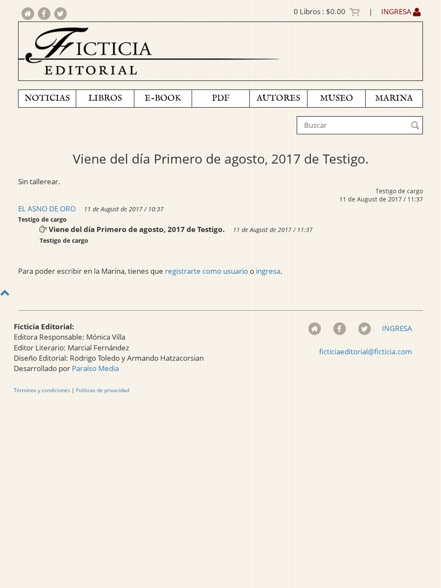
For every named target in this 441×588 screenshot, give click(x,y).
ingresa (268, 271)
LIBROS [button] (105, 98)
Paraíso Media (95, 368)
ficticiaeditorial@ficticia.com (365, 351)
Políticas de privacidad (102, 390)
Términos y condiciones (42, 390)
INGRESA (397, 11)
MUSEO (336, 98)
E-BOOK (163, 98)
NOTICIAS (47, 98)
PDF (221, 98)
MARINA (394, 98)
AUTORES (278, 98)
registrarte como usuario (206, 271)
